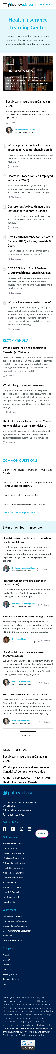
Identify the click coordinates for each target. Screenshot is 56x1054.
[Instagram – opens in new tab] (21, 829)
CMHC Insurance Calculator (17, 930)
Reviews (7, 964)
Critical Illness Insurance (15, 863)
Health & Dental (11, 892)
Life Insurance (10, 848)
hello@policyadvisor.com (19, 809)
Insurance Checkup (12, 916)
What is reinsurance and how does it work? (24, 504)
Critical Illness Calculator (15, 925)
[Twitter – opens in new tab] (13, 829)
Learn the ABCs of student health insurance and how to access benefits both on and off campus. (29, 219)
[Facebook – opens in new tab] (4, 829)
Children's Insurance (13, 877)
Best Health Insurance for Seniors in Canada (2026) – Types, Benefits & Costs (30, 241)
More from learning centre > (19, 512)
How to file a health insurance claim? (20, 495)
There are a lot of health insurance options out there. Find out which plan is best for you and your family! (30, 158)
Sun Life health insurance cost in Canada (25, 694)
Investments (9, 901)
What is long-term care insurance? (29, 302)
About (6, 954)
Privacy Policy (10, 974)
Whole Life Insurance (13, 853)
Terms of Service (11, 979)
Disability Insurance (13, 867)
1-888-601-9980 (45, 4)
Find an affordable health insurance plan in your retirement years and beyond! (28, 252)
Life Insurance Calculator (15, 921)
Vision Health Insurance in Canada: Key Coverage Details (27, 471)
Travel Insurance (11, 882)
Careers (7, 959)
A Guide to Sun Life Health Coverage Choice (28, 616)
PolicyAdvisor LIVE (12, 940)
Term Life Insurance (12, 843)
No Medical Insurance (13, 872)
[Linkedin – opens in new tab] (29, 829)
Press (5, 984)
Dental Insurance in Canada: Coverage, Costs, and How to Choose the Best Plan (27, 484)
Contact (7, 969)
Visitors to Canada (12, 887)
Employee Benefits (12, 897)
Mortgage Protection (13, 858)
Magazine (7, 935)
